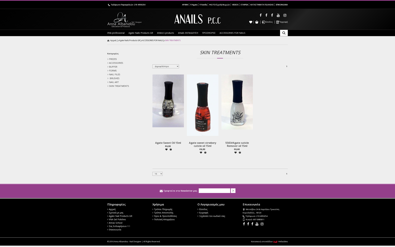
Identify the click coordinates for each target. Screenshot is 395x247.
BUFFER (113, 66)
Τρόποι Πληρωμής (163, 209)
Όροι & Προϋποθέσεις (165, 216)
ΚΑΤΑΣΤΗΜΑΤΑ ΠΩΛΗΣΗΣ (262, 4)
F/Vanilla (203, 4)
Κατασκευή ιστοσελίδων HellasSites (269, 241)
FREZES (113, 59)
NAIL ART (114, 82)
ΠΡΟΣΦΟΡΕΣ (209, 32)
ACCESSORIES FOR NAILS (232, 32)
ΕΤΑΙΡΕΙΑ (244, 4)
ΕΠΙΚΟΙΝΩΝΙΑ (282, 4)
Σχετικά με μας (116, 212)
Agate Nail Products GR (120, 216)
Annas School (115, 222)
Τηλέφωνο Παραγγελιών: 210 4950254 (128, 4)
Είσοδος (269, 22)
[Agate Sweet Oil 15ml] (168, 100)
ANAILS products (165, 32)
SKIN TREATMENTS (173, 40)
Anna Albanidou (137, 19)
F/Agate (194, 4)
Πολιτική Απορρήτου (164, 219)
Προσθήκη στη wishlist (166, 149)
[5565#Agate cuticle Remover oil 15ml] (237, 102)
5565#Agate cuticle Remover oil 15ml (237, 144)
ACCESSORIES (116, 62)
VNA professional (116, 32)
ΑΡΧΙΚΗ (185, 4)
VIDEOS (235, 4)
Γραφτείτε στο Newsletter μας (180, 190)
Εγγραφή (284, 22)
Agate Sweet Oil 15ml (168, 142)
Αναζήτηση (284, 33)
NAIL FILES (114, 74)
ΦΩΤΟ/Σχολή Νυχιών (219, 4)
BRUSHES (114, 78)
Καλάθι (257, 22)
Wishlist (250, 22)
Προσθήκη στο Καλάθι (170, 149)
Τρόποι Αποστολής (163, 212)
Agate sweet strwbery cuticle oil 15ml (202, 144)
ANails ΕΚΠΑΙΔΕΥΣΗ (188, 32)
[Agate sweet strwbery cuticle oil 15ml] (202, 105)
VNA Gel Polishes (117, 219)
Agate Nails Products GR (141, 32)
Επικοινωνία (115, 229)
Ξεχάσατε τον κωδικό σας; (212, 216)
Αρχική (113, 40)
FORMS (113, 70)
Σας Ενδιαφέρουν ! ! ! (119, 226)
